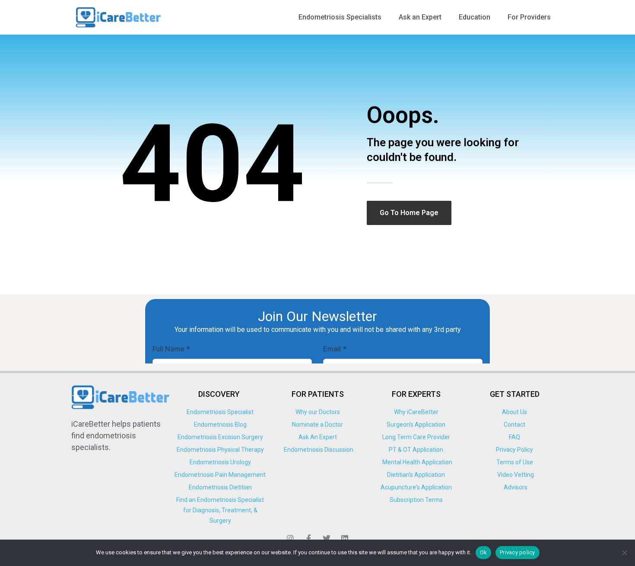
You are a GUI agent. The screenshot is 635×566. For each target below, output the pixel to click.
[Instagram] (290, 538)
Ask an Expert (420, 17)
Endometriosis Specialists (339, 17)
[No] (624, 552)
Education (474, 17)
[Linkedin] (345, 538)
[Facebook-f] (308, 538)
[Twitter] (326, 538)
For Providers (529, 17)
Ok (483, 552)
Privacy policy (517, 552)
